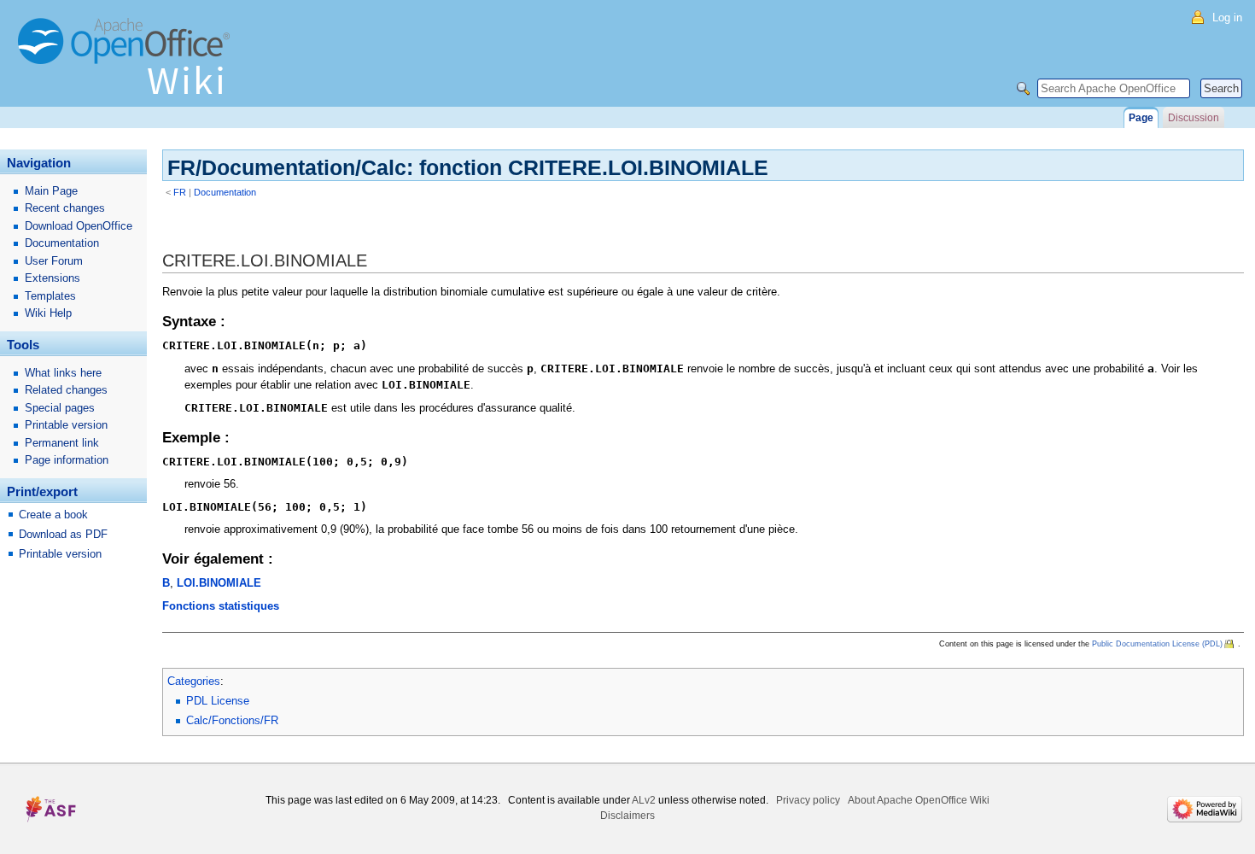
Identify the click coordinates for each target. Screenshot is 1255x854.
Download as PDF (63, 534)
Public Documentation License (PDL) (1157, 644)
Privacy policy (808, 800)
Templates (50, 296)
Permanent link (62, 442)
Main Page (51, 190)
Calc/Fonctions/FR (232, 720)
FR (179, 192)
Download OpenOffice (78, 225)
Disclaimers (627, 816)
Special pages (60, 407)
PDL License (217, 700)
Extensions (52, 278)
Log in (1227, 17)
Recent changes (65, 208)
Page (1141, 118)
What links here (63, 372)
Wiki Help (48, 313)
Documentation (225, 192)
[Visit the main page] (128, 64)
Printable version (66, 424)
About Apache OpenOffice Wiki (918, 800)
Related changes (66, 389)
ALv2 (644, 800)
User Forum (54, 260)
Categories (193, 681)
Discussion (1193, 118)
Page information (66, 459)
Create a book (53, 514)
